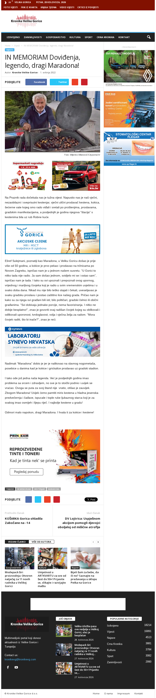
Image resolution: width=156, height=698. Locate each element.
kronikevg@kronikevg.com (20, 659)
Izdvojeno (13, 37)
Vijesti (9, 49)
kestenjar (39, 489)
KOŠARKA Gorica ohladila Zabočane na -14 (23, 520)
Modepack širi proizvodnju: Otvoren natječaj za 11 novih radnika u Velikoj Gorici (18, 579)
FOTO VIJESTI (11, 7)
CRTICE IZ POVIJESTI (88, 7)
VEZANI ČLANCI (17, 541)
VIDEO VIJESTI (67, 7)
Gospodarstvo (55, 37)
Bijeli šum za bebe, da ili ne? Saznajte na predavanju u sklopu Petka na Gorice (85, 577)
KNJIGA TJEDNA (48, 7)
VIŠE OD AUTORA (41, 541)
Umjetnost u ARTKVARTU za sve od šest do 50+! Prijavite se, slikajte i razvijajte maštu (52, 579)
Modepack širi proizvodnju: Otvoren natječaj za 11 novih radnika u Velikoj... (87, 649)
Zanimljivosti (33, 37)
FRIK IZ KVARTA (29, 7)
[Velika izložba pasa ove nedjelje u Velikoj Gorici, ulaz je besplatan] (64, 631)
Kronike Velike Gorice (25, 72)
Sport (89, 37)
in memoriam (24, 489)
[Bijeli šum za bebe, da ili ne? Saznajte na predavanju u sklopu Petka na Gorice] (85, 558)
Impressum (123, 693)
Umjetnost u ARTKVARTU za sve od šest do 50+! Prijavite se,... (87, 668)
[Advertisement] (103, 21)
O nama (108, 693)
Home (7, 45)
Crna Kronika (105, 37)
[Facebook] (9, 667)
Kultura (75, 37)
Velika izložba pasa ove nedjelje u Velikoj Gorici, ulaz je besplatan (87, 630)
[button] (148, 37)
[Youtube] (17, 667)
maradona (53, 489)
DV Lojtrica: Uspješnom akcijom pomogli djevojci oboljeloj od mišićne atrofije (79, 522)
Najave (75, 567)
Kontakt (124, 37)
